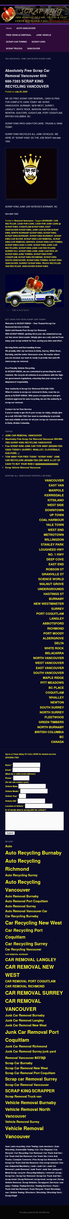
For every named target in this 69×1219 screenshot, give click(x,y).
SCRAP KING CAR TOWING (49, 241)
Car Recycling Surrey (26, 944)
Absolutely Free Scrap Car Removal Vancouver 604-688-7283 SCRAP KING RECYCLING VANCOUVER (27, 78)
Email (8, 769)
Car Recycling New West (33, 922)
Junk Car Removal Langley (24, 1020)
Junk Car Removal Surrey (23, 1051)
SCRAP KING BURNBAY (41, 235)
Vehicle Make (11, 786)
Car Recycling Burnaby (21, 916)
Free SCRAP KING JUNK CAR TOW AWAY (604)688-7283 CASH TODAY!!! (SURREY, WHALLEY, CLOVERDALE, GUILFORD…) (33, 449)
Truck (32, 1096)
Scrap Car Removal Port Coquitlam (30, 1073)
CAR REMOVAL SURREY (34, 992)
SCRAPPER (43, 1091)
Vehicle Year (11, 796)
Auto (8, 846)
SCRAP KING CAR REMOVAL (38, 238)
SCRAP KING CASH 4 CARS (18, 244)
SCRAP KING (49, 232)
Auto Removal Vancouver (23, 911)
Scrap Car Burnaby (18, 1063)
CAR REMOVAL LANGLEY (30, 959)
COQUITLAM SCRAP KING (31, 226)
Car (44, 911)
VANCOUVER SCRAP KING (35, 266)
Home (9, 28)
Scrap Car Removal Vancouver (27, 1085)
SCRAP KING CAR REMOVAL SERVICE (32, 240)
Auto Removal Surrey (20, 906)
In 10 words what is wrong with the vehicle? (25, 809)
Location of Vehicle (14, 805)
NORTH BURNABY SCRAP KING (26, 232)
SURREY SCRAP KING (30, 263)
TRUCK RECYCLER (51, 263)
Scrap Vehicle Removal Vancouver (23, 467)
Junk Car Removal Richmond (26, 1046)
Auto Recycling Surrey (21, 875)
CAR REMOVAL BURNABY (16, 954)
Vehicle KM (11, 800)
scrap (40, 1057)
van (39, 1096)
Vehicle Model (12, 791)
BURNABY (47, 220)
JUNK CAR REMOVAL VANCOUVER (23, 435)
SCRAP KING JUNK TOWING (19, 254)
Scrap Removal (16, 1096)
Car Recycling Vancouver (23, 949)
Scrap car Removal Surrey (31, 1079)
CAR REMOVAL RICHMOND (25, 986)
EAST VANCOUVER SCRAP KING (28, 228)
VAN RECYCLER (13, 266)
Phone (9, 777)
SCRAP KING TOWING (37, 260)
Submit (10, 833)
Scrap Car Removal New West (26, 1068)
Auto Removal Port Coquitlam (26, 901)
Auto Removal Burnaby (22, 896)
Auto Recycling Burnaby (33, 852)
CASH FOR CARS (25, 223)
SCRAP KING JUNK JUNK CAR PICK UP (38, 250)
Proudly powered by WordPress (34, 1212)
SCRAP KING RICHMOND (30, 257)
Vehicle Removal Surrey (22, 1121)
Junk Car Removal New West (26, 1025)
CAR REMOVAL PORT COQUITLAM (30, 981)
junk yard (49, 1051)
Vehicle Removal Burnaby (30, 1102)
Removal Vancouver (23, 220)
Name (8, 765)
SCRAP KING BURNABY (17, 235)
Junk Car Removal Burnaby (25, 1015)
